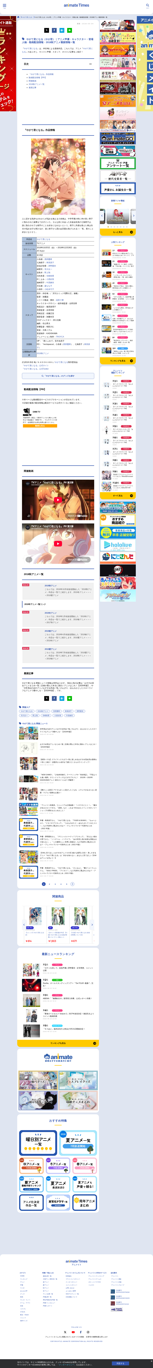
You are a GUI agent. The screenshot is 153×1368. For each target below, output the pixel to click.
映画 (21, 1297)
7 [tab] (127, 226)
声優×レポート (47, 1306)
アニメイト (114, 1276)
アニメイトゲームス (94, 1279)
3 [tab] (115, 226)
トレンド (23, 1318)
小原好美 (50, 279)
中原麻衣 (50, 283)
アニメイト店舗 (116, 1282)
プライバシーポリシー (73, 1279)
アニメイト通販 (116, 1279)
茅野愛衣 (52, 266)
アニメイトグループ (117, 1285)
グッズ (22, 1294)
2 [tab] (112, 226)
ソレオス (91, 1285)
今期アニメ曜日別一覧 (50, 1279)
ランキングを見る (58, 1043)
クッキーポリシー (71, 1282)
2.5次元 (22, 1312)
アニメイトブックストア (96, 1276)
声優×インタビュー (49, 1303)
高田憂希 (48, 259)
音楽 (21, 1306)
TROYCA (60, 337)
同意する (120, 1363)
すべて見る (118, 496)
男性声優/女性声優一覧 (50, 1300)
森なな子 (48, 286)
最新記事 (32, 88)
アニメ (22, 1282)
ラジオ (22, 1288)
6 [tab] (124, 226)
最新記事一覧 (47, 1276)
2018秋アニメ (43, 353)
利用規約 (68, 1276)
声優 (21, 1285)
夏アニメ (46, 1285)
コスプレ (23, 1309)
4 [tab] (118, 226)
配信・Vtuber (24, 1315)
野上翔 (47, 273)
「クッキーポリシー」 (66, 1365)
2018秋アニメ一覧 (36, 84)
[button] (58, 64)
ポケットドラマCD (94, 1282)
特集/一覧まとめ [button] (48, 1273)
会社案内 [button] (114, 1273)
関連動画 (32, 81)
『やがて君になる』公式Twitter (35, 369)
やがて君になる (30, 49)
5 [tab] (121, 226)
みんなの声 (23, 1291)
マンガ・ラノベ (25, 1300)
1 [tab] (108, 226)
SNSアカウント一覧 (72, 1294)
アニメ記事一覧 (48, 1294)
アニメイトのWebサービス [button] (97, 1273)
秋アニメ (46, 1288)
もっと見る (118, 232)
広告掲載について (71, 1297)
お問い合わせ (70, 1288)
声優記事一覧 (47, 1297)
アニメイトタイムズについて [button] (75, 1273)
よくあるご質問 (71, 1291)
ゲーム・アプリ (25, 1303)
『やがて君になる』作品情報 (41, 74)
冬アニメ (46, 1291)
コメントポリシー (71, 1285)
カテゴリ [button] (23, 1273)
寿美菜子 (50, 263)
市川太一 (48, 269)
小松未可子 (49, 289)
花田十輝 (60, 300)
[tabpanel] (118, 216)
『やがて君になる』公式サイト (35, 366)
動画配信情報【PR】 (38, 78)
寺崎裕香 (50, 276)
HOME (22, 1276)
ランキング (23, 1279)
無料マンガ (23, 1321)
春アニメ (46, 1282)
